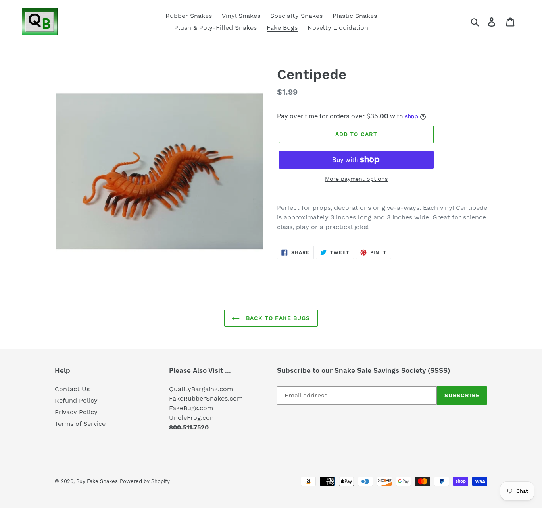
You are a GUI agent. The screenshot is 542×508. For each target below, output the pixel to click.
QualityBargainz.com (201, 389)
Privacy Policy (76, 412)
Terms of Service (80, 423)
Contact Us (72, 389)
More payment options (356, 179)
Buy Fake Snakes (97, 481)
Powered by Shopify (145, 481)
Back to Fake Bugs (277, 318)
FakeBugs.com (191, 408)
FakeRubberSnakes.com (206, 398)
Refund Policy (76, 400)
